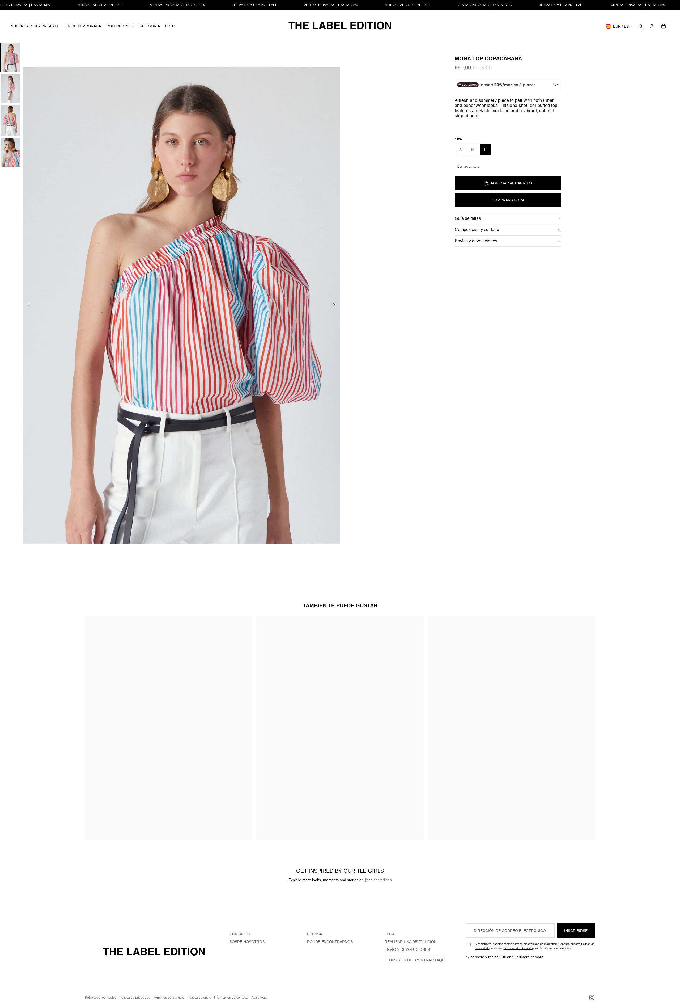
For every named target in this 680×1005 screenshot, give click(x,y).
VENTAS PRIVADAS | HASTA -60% (177, 5)
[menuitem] (35, 26)
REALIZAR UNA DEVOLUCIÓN (411, 942)
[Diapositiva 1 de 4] (10, 57)
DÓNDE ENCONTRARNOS (330, 942)
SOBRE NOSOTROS (247, 942)
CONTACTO (240, 934)
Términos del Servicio (517, 948)
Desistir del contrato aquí (417, 960)
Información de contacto (231, 997)
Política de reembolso (100, 997)
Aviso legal (259, 997)
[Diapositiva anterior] (27, 305)
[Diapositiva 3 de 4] (10, 120)
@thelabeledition (378, 880)
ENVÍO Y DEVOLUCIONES (407, 949)
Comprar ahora (508, 200)
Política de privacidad (134, 997)
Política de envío (199, 997)
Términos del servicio (168, 997)
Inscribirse (576, 930)
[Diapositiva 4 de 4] (10, 152)
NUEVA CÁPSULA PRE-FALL (101, 5)
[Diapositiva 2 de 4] (10, 88)
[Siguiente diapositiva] (335, 305)
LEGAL (391, 934)
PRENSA (314, 934)
